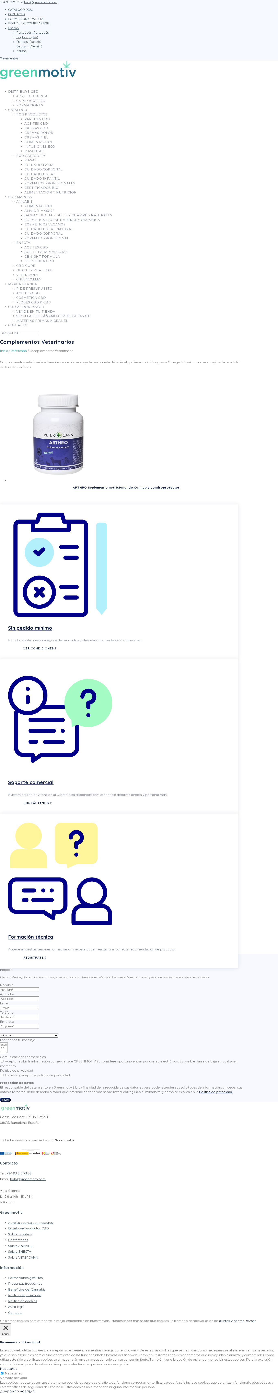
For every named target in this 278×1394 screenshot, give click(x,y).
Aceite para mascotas (46, 252)
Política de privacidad (16, 1070)
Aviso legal (16, 1307)
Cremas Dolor (38, 133)
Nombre (6, 985)
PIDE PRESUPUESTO (34, 288)
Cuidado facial (40, 165)
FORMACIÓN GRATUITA (25, 19)
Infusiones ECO (39, 146)
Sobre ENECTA (19, 1251)
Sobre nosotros (20, 1234)
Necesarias (13, 1373)
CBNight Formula (42, 256)
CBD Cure (25, 266)
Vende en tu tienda (35, 311)
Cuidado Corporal (43, 233)
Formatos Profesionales (49, 183)
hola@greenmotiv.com (28, 1179)
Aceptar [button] (237, 1321)
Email (4, 1003)
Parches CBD (37, 119)
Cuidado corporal (43, 169)
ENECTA (23, 243)
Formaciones (29, 105)
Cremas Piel (36, 137)
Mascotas (34, 151)
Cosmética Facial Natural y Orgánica (62, 220)
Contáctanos (36, 803)
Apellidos (7, 994)
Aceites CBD (36, 123)
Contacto (15, 1313)
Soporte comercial (31, 782)
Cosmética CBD (39, 261)
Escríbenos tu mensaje (17, 1040)
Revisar (250, 1321)
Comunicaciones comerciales (23, 1057)
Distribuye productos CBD (28, 1228)
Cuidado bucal (39, 174)
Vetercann (27, 275)
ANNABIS (24, 201)
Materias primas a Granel (42, 321)
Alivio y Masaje (39, 211)
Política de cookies (22, 1301)
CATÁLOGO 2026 (20, 10)
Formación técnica (30, 937)
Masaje (31, 160)
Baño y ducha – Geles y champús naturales (68, 215)
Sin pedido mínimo (30, 628)
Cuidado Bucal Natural (48, 229)
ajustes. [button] (224, 1321)
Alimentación (38, 142)
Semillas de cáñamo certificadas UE (53, 316)
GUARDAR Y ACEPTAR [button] (17, 1392)
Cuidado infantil (42, 178)
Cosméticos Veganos (45, 224)
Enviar (5, 1099)
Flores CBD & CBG (33, 302)
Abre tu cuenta (32, 96)
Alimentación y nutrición (50, 192)
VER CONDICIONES (38, 648)
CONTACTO (16, 14)
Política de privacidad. (216, 1092)
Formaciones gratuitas (25, 1278)
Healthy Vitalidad (34, 270)
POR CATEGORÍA (30, 156)
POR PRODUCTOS (32, 114)
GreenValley (28, 279)
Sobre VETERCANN (23, 1257)
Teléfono (7, 1012)
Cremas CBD (36, 128)
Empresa (7, 1022)
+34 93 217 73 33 (19, 1173)
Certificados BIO (41, 188)
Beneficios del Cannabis (26, 1289)
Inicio (4, 351)
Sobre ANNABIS (20, 1246)
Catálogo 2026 (30, 101)
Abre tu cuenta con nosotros (30, 1223)
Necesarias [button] (8, 1369)
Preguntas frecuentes (25, 1283)
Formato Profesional (46, 238)
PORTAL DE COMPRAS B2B (28, 23)
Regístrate (33, 957)
